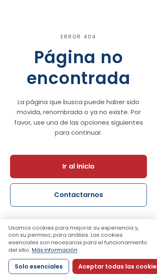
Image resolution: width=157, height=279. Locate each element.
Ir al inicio (78, 166)
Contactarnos (78, 195)
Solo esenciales (39, 266)
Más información (54, 250)
